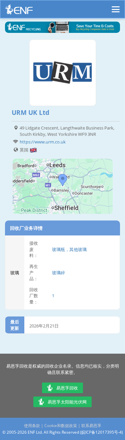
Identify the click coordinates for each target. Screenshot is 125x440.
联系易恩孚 (91, 425)
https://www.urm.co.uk (43, 142)
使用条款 (32, 425)
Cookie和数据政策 (60, 425)
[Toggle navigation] (116, 6)
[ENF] (19, 11)
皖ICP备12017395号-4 (101, 432)
